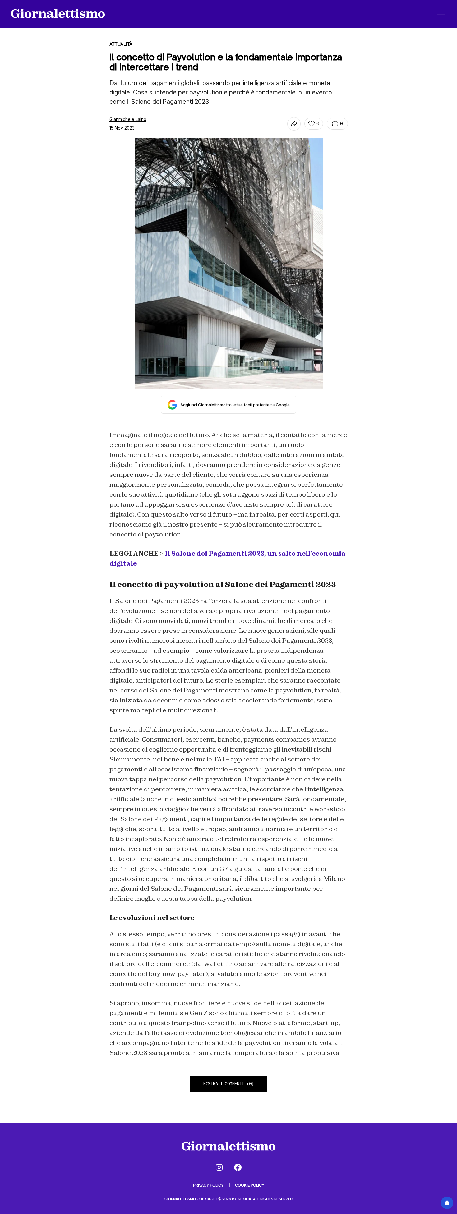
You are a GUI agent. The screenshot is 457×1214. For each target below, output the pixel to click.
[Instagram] (219, 1167)
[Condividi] (294, 124)
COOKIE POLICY (249, 1185)
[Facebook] (238, 1167)
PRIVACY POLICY (208, 1185)
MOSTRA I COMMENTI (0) (228, 1084)
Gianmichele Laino (127, 119)
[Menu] (441, 14)
